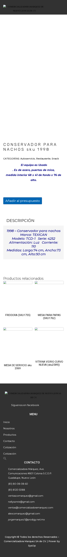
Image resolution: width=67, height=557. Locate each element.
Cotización (9, 447)
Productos (9, 434)
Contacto (9, 441)
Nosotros (8, 428)
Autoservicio (27, 158)
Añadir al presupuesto (22, 201)
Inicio (6, 422)
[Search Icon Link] (5, 459)
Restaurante (43, 158)
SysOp (32, 545)
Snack (55, 158)
